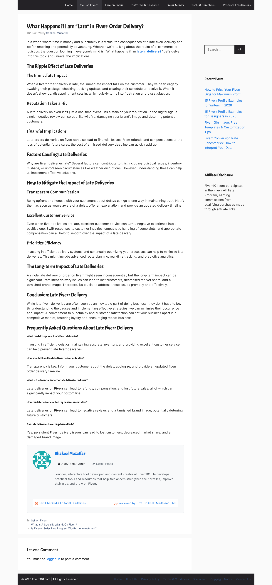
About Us (131, 579)
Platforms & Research (145, 5)
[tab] (71, 464)
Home (69, 5)
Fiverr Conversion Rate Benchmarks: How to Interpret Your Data (221, 142)
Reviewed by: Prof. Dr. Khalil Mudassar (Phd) (147, 503)
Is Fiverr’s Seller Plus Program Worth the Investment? (64, 528)
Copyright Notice (221, 579)
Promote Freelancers (237, 5)
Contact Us (243, 579)
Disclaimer (200, 579)
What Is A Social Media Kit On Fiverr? (54, 524)
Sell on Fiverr (89, 5)
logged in (53, 559)
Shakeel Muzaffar (70, 453)
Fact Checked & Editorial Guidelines (62, 503)
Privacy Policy (150, 579)
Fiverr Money (175, 5)
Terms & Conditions (176, 579)
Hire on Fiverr (114, 5)
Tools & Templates (203, 5)
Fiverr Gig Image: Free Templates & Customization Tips (224, 127)
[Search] (240, 49)
